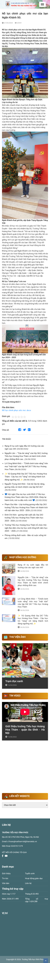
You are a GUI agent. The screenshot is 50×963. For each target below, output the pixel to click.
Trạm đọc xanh (14, 681)
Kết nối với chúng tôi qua (14, 852)
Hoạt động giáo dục (34, 878)
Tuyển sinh (30, 873)
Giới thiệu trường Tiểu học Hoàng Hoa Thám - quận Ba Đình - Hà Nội (25, 730)
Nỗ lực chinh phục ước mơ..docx (16, 410)
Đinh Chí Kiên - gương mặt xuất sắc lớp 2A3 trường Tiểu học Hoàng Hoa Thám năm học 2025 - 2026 (24, 518)
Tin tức (5, 878)
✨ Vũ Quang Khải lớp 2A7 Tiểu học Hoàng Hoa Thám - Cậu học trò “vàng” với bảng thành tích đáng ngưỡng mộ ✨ (26, 477)
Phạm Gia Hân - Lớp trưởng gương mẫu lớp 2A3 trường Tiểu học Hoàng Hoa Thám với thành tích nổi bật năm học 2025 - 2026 (26, 507)
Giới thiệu (6, 873)
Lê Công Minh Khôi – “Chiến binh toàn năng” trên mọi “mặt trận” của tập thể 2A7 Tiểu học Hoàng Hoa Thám (26, 466)
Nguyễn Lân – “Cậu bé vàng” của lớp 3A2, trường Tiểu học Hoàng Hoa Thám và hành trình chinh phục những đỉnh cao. (26, 456)
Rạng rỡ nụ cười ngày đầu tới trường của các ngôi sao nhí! (33, 566)
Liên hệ (28, 883)
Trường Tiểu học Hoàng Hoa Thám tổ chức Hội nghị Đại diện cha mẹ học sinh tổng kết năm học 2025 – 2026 (26, 528)
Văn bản (5, 883)
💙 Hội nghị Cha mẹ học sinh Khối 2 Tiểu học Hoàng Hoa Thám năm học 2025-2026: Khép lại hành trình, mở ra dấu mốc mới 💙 (25, 497)
